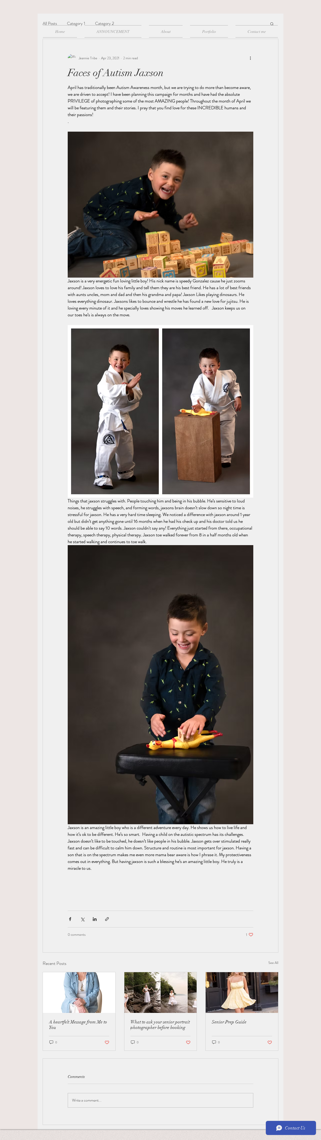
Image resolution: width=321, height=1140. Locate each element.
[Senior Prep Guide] (242, 992)
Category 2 (104, 23)
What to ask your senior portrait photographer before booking (160, 1024)
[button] (272, 24)
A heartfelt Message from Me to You (78, 1024)
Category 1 (76, 23)
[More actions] (250, 58)
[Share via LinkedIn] (94, 919)
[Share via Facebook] (70, 919)
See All (273, 962)
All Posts (50, 23)
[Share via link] (107, 919)
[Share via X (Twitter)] (82, 919)
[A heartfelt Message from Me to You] (79, 992)
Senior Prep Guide (229, 1022)
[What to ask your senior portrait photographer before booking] (160, 992)
